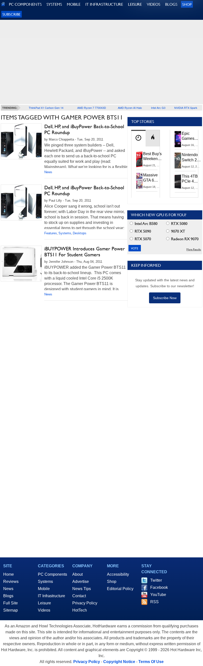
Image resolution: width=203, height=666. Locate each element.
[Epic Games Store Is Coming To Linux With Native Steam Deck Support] (178, 139)
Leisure (44, 603)
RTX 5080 (178, 223)
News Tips (81, 589)
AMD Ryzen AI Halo (130, 108)
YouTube (158, 595)
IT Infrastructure (51, 596)
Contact (79, 596)
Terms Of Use (151, 662)
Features (50, 233)
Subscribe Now (165, 298)
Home (8, 574)
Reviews (11, 581)
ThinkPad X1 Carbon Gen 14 (46, 108)
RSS (154, 602)
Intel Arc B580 (145, 223)
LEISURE (135, 4)
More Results (193, 249)
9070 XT (177, 231)
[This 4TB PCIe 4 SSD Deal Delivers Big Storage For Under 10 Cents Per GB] (178, 182)
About (77, 574)
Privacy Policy (84, 603)
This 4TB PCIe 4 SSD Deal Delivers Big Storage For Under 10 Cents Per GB (191, 179)
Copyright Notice (119, 662)
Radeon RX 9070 (184, 239)
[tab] (138, 138)
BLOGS (171, 4)
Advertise (80, 581)
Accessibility (118, 574)
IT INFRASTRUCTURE (104, 4)
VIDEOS (153, 4)
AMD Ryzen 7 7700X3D (91, 108)
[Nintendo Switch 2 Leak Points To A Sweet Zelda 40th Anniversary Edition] (178, 160)
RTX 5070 (142, 239)
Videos (44, 610)
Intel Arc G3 (158, 108)
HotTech (79, 610)
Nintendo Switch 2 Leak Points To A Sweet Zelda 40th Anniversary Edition (192, 158)
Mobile (44, 589)
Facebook (159, 587)
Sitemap (10, 610)
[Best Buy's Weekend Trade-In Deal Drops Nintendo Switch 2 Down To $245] (139, 159)
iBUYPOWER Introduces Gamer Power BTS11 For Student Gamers (84, 252)
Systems (64, 233)
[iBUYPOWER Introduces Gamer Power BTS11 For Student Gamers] (21, 263)
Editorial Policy (120, 589)
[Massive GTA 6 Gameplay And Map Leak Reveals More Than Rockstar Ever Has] (139, 181)
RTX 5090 (142, 231)
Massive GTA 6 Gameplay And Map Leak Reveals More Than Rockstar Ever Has (152, 178)
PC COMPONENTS (25, 4)
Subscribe (11, 14)
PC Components (52, 574)
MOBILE (73, 4)
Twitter (156, 580)
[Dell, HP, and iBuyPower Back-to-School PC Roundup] (21, 141)
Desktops (79, 233)
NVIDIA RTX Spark (185, 108)
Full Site (10, 603)
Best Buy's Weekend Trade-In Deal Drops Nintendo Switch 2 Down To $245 (152, 157)
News (48, 172)
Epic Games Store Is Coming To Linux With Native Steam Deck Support (191, 136)
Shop (187, 4)
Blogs (8, 596)
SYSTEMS (54, 4)
